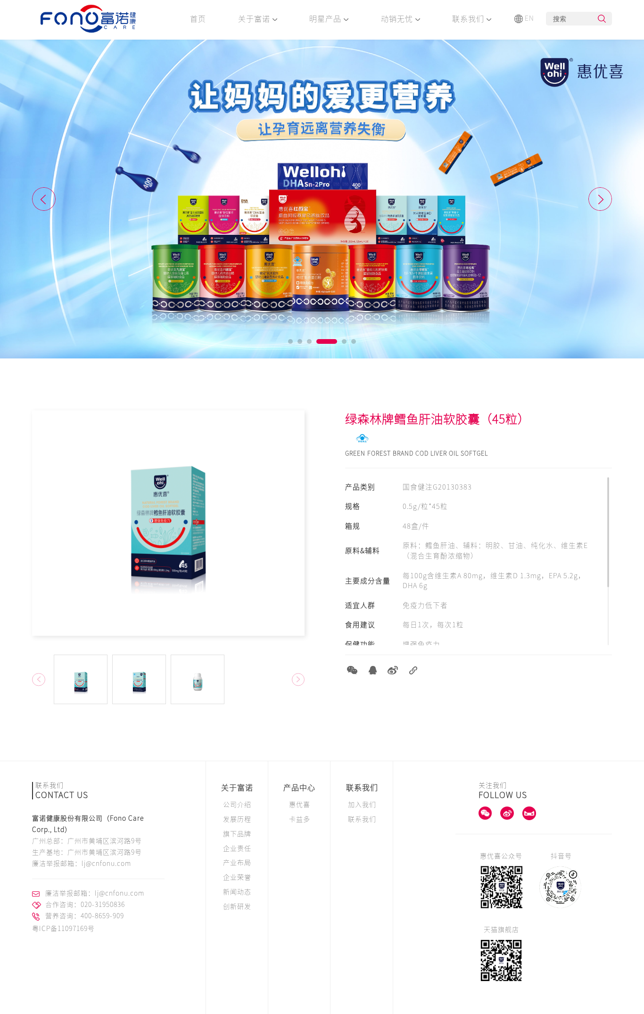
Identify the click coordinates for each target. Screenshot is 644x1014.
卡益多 (299, 819)
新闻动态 (237, 892)
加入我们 (362, 804)
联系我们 (469, 19)
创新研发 (237, 906)
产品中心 (299, 787)
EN (529, 18)
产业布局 (237, 862)
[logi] (88, 20)
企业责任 (237, 848)
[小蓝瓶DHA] (322, 199)
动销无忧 (398, 19)
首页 (198, 19)
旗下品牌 (237, 834)
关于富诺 (255, 19)
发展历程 (237, 819)
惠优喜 (299, 804)
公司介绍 (237, 804)
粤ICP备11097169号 (63, 928)
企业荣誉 (237, 877)
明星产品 (326, 19)
